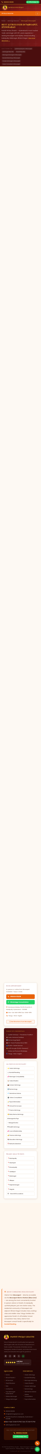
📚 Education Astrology (14, 1139)
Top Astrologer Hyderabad (10, 1392)
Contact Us (9, 1389)
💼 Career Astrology (13, 1085)
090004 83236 (8, 2)
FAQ (7, 1386)
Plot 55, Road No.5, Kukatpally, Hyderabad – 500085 (20, 1418)
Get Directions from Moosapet (21, 1021)
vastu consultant (19, 140)
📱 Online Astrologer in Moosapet (20, 1254)
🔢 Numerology (12, 1089)
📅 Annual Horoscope (14, 1106)
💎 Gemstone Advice (14, 1093)
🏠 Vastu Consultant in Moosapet (20, 1245)
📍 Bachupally (12, 1158)
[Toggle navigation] (37, 13)
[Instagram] (10, 1356)
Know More (12, 361)
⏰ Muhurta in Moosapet (20, 1281)
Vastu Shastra (29, 1383)
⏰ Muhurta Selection (14, 1144)
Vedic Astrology (30, 1375)
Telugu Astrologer (11, 1399)
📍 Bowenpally (12, 1167)
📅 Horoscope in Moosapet (20, 1272)
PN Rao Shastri (7, 13)
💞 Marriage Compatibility (15, 1076)
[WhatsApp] (23, 1356)
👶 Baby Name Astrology (15, 1114)
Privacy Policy (20, 1448)
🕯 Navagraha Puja (13, 1118)
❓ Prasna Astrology (13, 1110)
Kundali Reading (10, 1324)
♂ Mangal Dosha (12, 1123)
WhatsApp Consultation (19, 1002)
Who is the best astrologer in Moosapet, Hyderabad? (17, 888)
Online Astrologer (11, 1396)
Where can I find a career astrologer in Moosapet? (16, 934)
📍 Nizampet (12, 1163)
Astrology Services (13, 21)
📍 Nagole (11, 1189)
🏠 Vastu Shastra (12, 1081)
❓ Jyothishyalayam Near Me (20, 1290)
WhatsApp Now (21, 1436)
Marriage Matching (31, 1380)
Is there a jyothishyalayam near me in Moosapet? (19, 919)
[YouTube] (14, 1356)
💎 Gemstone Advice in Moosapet (21, 1263)
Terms (27, 1448)
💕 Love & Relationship (14, 1131)
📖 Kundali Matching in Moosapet (20, 1236)
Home (3, 21)
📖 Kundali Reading (13, 1072)
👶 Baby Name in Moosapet (20, 1277)
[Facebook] (5, 1356)
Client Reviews (10, 1383)
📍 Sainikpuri (12, 1171)
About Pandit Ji (10, 1377)
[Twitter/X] (18, 1356)
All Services (9, 1380)
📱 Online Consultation (14, 1097)
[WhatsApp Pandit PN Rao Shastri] (37, 1449)
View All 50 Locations (16, 1194)
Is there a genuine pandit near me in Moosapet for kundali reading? (19, 942)
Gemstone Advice (30, 1392)
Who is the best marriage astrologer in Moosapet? (16, 926)
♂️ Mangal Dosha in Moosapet (20, 1268)
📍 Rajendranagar (13, 1185)
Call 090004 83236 (21, 978)
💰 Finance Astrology (14, 1135)
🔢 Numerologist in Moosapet (20, 1250)
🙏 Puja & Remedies (13, 1102)
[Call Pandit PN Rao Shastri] (37, 1443)
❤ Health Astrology (13, 1127)
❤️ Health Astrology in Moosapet (20, 1286)
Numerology (29, 1389)
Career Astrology (30, 1386)
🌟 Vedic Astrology (13, 1068)
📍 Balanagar (12, 1176)
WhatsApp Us (33, 2)
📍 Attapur (11, 1180)
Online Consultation (29, 1395)
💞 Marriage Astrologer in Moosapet (20, 1232)
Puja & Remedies (30, 1399)
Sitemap (33, 1448)
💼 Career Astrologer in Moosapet (20, 1241)
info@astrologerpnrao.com (14, 1414)
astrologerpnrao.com (13, 1425)
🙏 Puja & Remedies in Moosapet (20, 1259)
